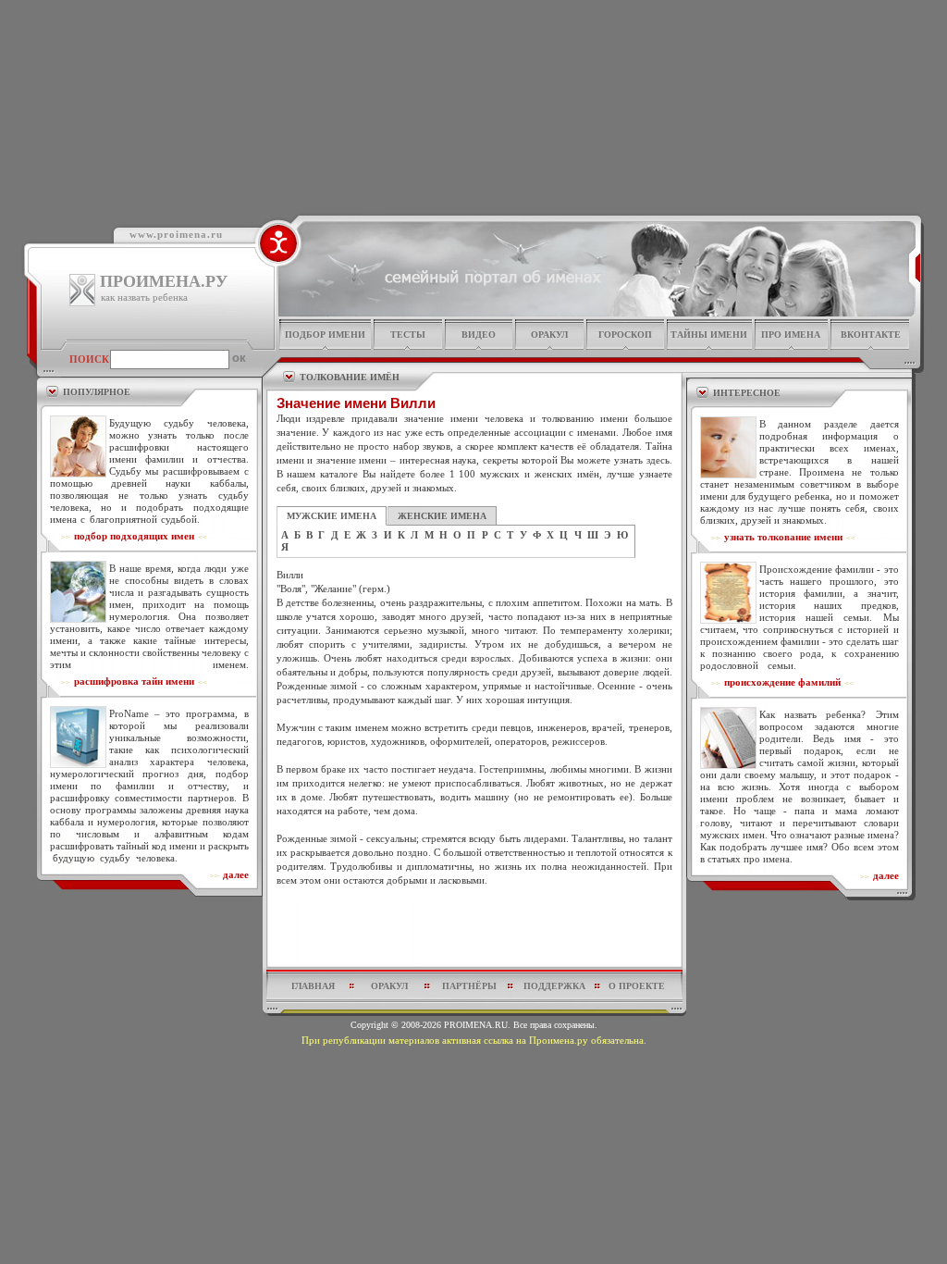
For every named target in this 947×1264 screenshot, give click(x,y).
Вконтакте (871, 334)
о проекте (637, 986)
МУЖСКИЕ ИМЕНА (331, 516)
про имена (790, 334)
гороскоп (625, 334)
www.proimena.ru (176, 234)
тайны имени (708, 334)
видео (478, 334)
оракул (549, 334)
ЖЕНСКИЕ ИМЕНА (442, 516)
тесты (407, 334)
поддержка (554, 986)
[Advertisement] (474, 932)
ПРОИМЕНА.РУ (164, 281)
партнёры (469, 986)
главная (313, 986)
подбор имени (325, 334)
